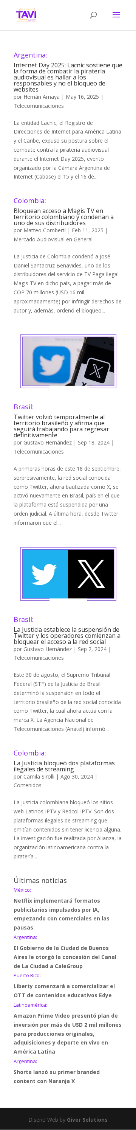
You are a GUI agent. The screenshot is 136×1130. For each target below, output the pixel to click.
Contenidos (28, 785)
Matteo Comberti (44, 230)
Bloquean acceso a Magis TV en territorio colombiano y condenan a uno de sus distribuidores (64, 212)
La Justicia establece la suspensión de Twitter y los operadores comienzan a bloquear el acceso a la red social (67, 631)
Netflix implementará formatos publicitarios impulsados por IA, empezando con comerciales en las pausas (62, 909)
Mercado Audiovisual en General (53, 239)
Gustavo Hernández (47, 442)
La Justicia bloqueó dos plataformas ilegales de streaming (64, 761)
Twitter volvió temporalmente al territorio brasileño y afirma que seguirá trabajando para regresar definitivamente (61, 421)
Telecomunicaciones (39, 105)
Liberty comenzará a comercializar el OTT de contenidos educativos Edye (64, 986)
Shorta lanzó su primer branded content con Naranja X (57, 1072)
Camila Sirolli (38, 776)
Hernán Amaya (41, 96)
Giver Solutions (87, 1119)
